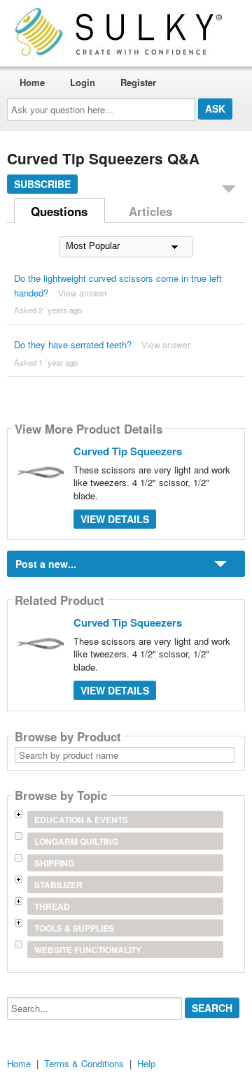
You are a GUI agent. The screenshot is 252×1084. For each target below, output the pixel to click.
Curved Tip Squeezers (128, 451)
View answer (82, 293)
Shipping (54, 863)
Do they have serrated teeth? (73, 344)
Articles (150, 211)
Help (146, 1063)
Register (138, 82)
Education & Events (81, 819)
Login (82, 82)
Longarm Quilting (76, 841)
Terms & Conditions (84, 1063)
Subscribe (42, 184)
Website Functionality (87, 949)
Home (32, 82)
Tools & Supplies (74, 928)
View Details (114, 519)
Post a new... (45, 564)
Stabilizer (58, 884)
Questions (59, 211)
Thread (52, 906)
